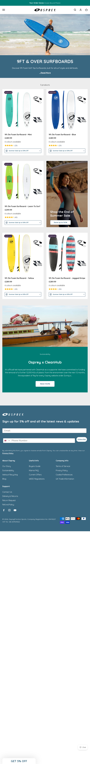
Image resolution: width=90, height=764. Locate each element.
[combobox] (6, 440)
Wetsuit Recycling (10, 474)
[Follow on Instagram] (9, 510)
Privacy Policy (7, 453)
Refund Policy (8, 504)
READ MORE (45, 384)
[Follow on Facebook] (3, 510)
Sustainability (8, 470)
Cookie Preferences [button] (64, 474)
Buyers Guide (34, 466)
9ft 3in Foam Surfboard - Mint (18, 134)
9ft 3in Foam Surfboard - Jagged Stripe (67, 278)
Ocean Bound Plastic (45, 3)
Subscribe (82, 439)
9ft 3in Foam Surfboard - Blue (62, 134)
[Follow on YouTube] (15, 510)
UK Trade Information (65, 479)
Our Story (6, 466)
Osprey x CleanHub (45, 362)
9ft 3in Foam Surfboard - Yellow (19, 278)
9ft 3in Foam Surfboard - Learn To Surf (22, 206)
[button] (19, 761)
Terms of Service (63, 466)
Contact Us (7, 492)
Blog (4, 479)
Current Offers (35, 474)
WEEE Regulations (37, 479)
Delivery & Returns (10, 496)
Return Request (9, 500)
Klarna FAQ (34, 470)
